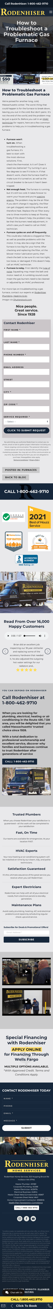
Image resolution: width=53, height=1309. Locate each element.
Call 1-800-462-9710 (27, 1208)
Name (8, 1098)
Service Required (17, 417)
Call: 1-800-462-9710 (19, 761)
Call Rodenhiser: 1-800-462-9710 (26, 3)
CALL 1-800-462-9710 (26, 491)
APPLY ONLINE (26, 1049)
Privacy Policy (34, 460)
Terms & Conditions (21, 460)
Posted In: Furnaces (21, 470)
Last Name (12, 342)
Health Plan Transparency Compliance (26, 1203)
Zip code (11, 404)
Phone (8, 1106)
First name (12, 330)
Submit (26, 1128)
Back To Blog (15, 477)
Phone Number (15, 354)
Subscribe (26, 939)
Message (10, 1120)
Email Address (14, 367)
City (7, 392)
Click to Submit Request (27, 430)
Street (8, 379)
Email (8, 1113)
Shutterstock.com (22, 299)
